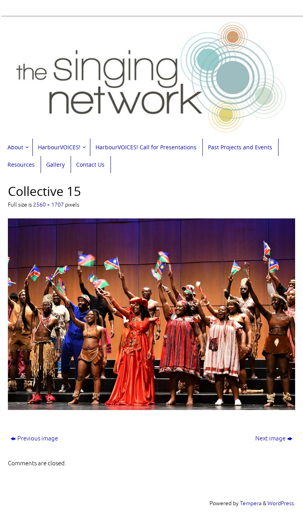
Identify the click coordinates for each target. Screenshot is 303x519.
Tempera (251, 503)
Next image (270, 438)
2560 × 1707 (48, 204)
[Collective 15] (151, 314)
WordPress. (281, 503)
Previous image (37, 438)
